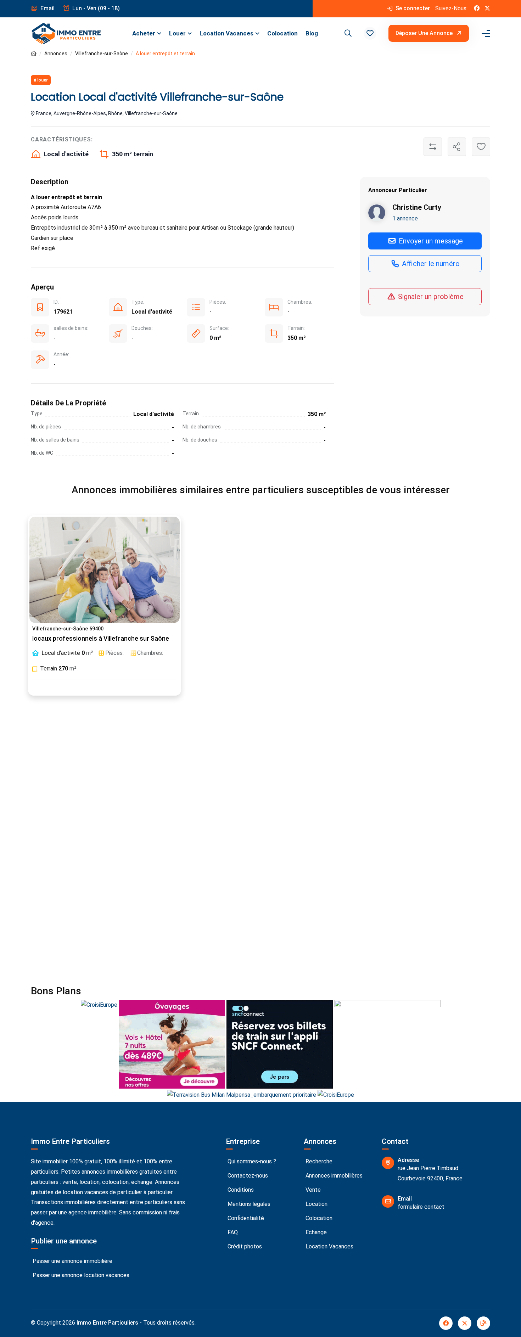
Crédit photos (244, 1246)
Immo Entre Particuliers (107, 1322)
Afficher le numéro (430, 263)
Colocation (282, 33)
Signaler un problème (430, 296)
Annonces (55, 53)
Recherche (318, 1161)
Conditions (240, 1189)
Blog (312, 33)
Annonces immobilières (333, 1175)
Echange (315, 1232)
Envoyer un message (430, 241)
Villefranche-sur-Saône (101, 53)
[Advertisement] (260, 779)
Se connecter (412, 8)
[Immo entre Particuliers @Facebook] (477, 9)
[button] (370, 33)
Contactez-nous (247, 1175)
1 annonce (405, 218)
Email (47, 8)
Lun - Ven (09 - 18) (95, 8)
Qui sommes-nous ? (251, 1161)
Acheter (143, 33)
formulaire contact (421, 1206)
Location (315, 1204)
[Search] (347, 33)
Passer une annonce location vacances (80, 1275)
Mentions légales (248, 1204)
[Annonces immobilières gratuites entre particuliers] (34, 53)
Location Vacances (226, 33)
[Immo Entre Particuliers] (66, 33)
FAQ (232, 1232)
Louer (177, 33)
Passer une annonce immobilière (71, 1261)
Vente (312, 1189)
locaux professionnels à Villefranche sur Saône (100, 638)
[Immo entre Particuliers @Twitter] (487, 9)
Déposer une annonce (425, 33)
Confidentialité (245, 1218)
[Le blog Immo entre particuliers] (483, 1323)
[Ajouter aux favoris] (481, 146)
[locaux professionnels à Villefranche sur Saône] (104, 570)
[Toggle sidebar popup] (485, 33)
